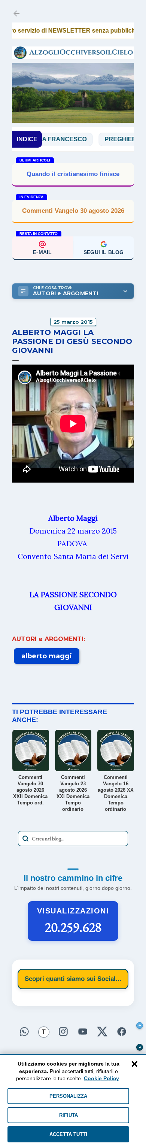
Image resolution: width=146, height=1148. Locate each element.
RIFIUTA (68, 1115)
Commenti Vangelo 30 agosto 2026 (73, 210)
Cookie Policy (101, 1078)
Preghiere (110, 139)
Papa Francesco (46, 139)
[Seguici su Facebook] (121, 1032)
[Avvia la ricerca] (25, 838)
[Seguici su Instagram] (63, 1032)
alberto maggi (46, 656)
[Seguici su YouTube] (82, 1032)
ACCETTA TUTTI (68, 1134)
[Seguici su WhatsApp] (24, 1032)
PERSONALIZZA (68, 1096)
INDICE (27, 139)
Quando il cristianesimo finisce (73, 174)
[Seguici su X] (102, 1032)
